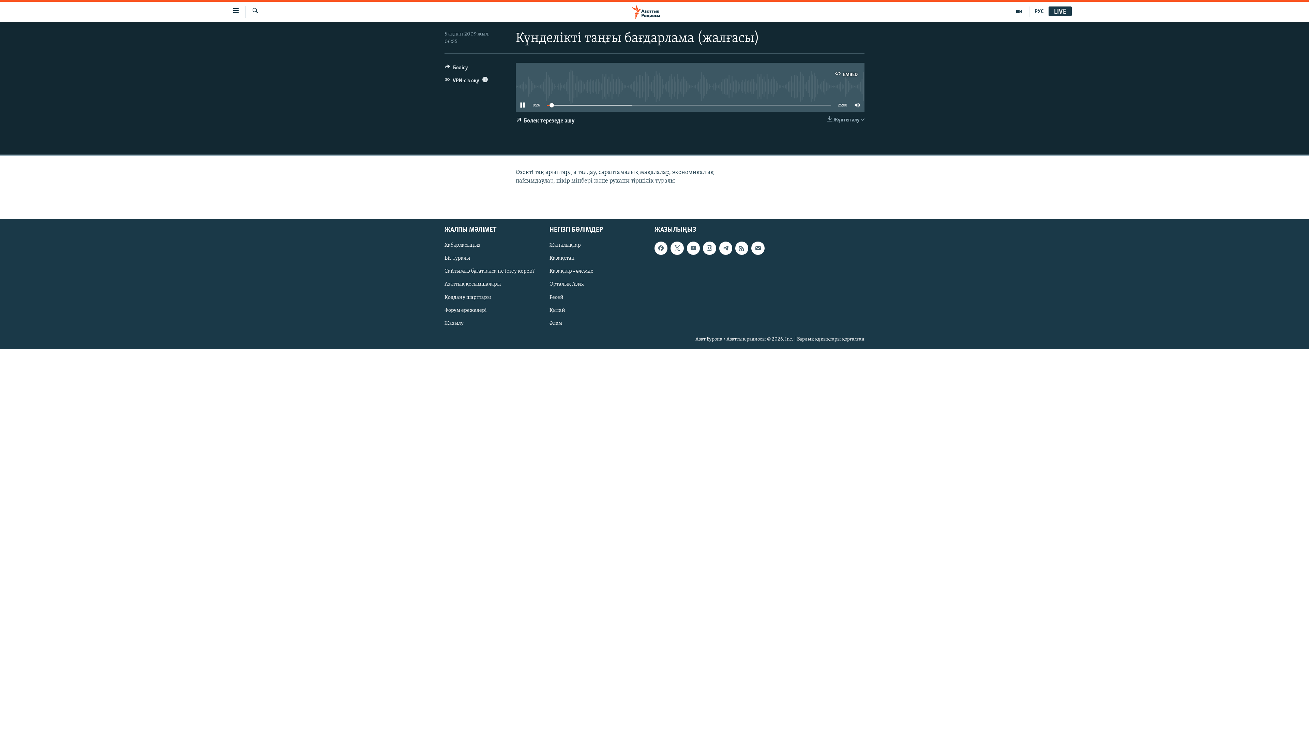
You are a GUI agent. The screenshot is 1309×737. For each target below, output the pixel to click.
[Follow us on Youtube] (693, 248)
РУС (1039, 11)
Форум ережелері (466, 310)
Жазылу (454, 323)
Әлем (556, 323)
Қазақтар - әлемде (571, 271)
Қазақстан (562, 258)
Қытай (557, 310)
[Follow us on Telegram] (725, 248)
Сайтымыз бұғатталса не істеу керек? (490, 271)
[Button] (456, 69)
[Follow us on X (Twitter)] (677, 248)
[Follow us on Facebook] (660, 248)
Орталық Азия (567, 284)
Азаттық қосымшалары (473, 284)
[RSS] (741, 248)
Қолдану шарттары (468, 297)
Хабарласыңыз (462, 245)
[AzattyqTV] (1019, 11)
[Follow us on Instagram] (709, 248)
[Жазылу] (757, 248)
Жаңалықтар (565, 245)
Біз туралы (457, 258)
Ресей (556, 297)
